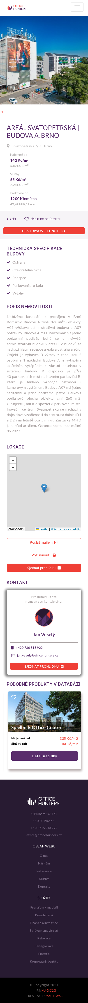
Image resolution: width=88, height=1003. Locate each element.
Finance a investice (44, 923)
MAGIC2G (49, 990)
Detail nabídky (44, 756)
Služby (44, 879)
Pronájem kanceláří (44, 907)
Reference (44, 871)
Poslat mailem (41, 542)
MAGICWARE (55, 996)
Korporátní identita (44, 961)
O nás (44, 855)
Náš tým (44, 863)
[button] (2, 112)
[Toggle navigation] (77, 7)
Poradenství (44, 915)
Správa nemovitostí (44, 930)
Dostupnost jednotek (43, 231)
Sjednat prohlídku (41, 567)
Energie (44, 954)
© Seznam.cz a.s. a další (65, 529)
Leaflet (43, 529)
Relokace (44, 938)
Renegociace (44, 946)
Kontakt (44, 886)
